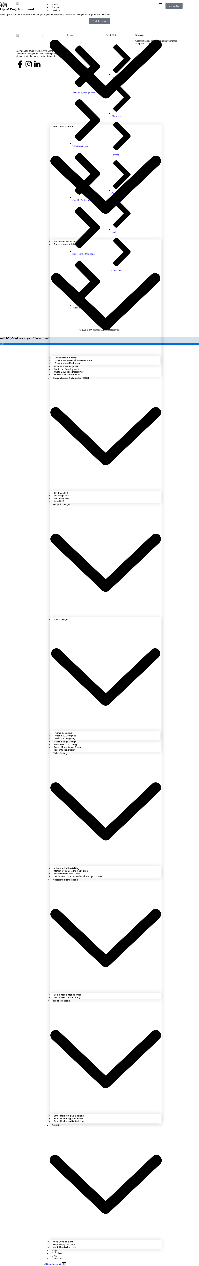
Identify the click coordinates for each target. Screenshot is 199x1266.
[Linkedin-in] (37, 64)
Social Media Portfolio (64, 1247)
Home (55, 4)
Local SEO (59, 501)
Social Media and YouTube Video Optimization (78, 876)
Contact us (57, 1258)
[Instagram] (28, 64)
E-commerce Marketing (67, 363)
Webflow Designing (65, 738)
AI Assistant (57, 1253)
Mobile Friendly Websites (67, 374)
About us (56, 7)
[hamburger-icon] (160, 3)
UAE (54, 1256)
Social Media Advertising (67, 997)
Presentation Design (64, 749)
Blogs (54, 1250)
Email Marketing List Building (69, 1121)
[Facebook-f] (20, 64)
